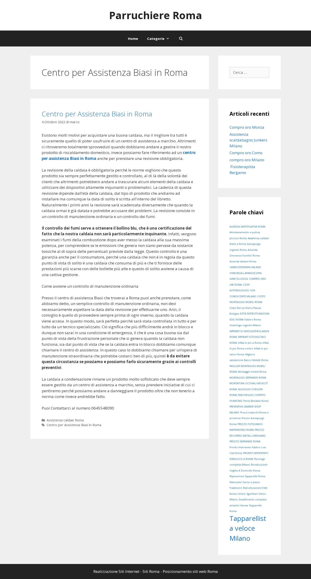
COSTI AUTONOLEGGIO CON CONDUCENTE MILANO (242, 290)
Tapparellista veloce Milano (247, 528)
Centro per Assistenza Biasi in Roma (97, 113)
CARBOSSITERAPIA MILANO (245, 267)
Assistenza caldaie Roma (65, 420)
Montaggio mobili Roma (252, 371)
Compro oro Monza (246, 127)
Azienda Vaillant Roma (242, 261)
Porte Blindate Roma (255, 400)
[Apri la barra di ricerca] (180, 38)
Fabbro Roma (253, 319)
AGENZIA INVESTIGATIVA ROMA (247, 226)
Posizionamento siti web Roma (190, 571)
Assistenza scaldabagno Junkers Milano (248, 140)
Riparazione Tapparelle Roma (247, 476)
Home (133, 38)
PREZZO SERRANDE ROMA (244, 441)
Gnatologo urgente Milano (245, 325)
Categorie (155, 38)
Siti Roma (151, 571)
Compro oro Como (246, 152)
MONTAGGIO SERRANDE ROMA (247, 377)
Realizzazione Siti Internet (116, 571)
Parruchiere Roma (155, 15)
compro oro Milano (246, 159)
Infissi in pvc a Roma (250, 342)
